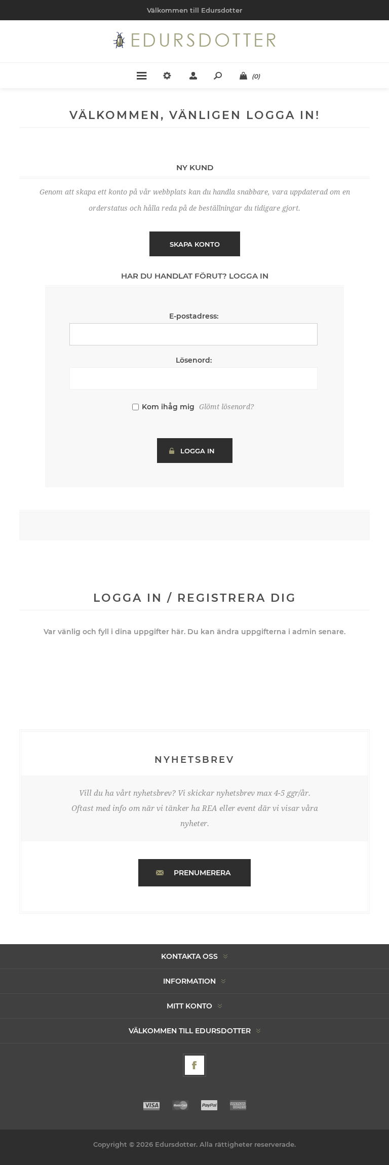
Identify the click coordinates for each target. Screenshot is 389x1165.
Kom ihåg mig (168, 406)
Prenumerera (202, 872)
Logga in (197, 451)
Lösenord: (194, 360)
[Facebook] (194, 1065)
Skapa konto (195, 244)
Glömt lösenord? (226, 407)
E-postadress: (193, 316)
